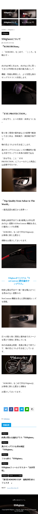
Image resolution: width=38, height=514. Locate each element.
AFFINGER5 (19, 511)
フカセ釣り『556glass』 (13, 458)
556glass (7, 419)
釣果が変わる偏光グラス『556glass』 (18, 437)
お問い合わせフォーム (19, 500)
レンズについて (12, 488)
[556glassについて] (22, 409)
